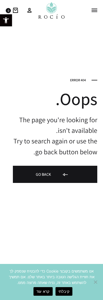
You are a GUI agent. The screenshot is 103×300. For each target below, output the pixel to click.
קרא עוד (43, 291)
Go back (44, 174)
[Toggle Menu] (94, 10)
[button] (6, 20)
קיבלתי (64, 291)
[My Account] (29, 10)
